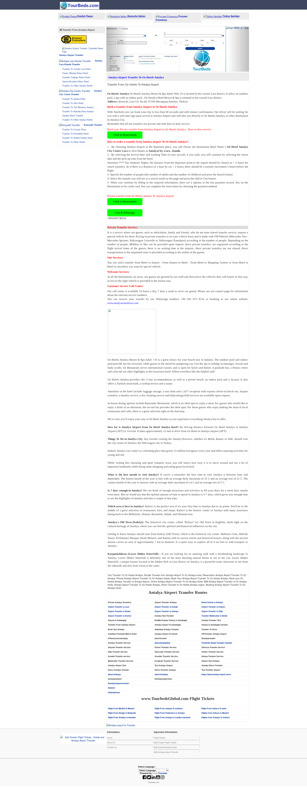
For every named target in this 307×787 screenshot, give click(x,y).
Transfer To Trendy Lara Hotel (76, 69)
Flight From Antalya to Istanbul (122, 675)
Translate (162, 731)
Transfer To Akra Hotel (72, 103)
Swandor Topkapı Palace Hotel (76, 77)
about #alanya (114, 631)
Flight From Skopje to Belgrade (122, 670)
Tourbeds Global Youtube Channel (216, 600)
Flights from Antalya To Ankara (215, 675)
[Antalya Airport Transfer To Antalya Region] (75, 39)
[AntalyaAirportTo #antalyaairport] (120, 682)
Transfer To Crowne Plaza (74, 129)
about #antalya (161, 631)
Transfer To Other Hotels (73, 142)
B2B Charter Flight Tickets (165, 700)
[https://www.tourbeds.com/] (83, 696)
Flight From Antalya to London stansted (172, 675)
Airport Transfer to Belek (119, 568)
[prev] (117, 28)
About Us (111, 700)
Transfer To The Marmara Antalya (77, 107)
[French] (163, 724)
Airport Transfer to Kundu (166, 564)
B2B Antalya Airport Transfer (166, 709)
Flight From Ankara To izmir (213, 666)
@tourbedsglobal (162, 600)
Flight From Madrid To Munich (121, 666)
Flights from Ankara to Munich (215, 670)
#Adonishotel (114, 650)
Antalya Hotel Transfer (72, 115)
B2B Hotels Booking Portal (165, 704)
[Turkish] (167, 724)
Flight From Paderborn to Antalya (170, 670)
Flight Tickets (159, 695)
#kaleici (111, 645)
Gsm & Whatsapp (125, 170)
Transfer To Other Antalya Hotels (77, 86)
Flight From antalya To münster (169, 666)
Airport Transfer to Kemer (119, 573)
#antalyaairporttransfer (118, 640)
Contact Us (112, 704)
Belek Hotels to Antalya (212, 559)
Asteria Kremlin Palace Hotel (75, 81)
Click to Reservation (125, 92)
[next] (238, 28)
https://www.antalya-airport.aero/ (216, 631)
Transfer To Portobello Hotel (75, 134)
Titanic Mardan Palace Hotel (75, 73)
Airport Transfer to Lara (118, 564)
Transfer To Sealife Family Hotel (77, 138)
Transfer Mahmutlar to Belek (214, 573)
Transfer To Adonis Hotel (73, 99)
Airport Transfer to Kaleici (213, 564)
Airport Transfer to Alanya (166, 568)
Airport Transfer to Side (212, 568)
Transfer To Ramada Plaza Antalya (78, 111)
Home (109, 695)
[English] (158, 724)
